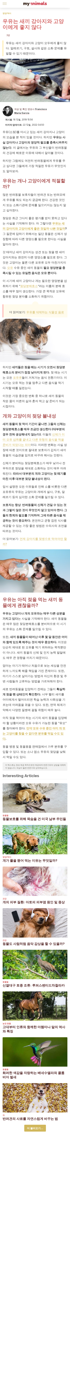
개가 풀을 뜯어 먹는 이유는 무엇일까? (30, 860)
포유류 (17, 377)
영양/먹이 (7, 13)
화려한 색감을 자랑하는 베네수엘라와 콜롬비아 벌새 (33, 1075)
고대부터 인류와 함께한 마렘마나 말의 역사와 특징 (34, 1029)
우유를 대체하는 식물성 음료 (45, 312)
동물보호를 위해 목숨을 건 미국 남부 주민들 (34, 819)
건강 (5, 898)
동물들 (5, 815)
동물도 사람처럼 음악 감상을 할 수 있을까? (34, 944)
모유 (10, 267)
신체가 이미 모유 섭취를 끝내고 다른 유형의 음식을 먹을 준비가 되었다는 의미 (34, 439)
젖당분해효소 (29, 286)
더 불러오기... (35, 1128)
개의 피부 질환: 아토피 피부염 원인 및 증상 (34, 902)
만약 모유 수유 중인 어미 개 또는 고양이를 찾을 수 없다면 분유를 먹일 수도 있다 (34, 733)
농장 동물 (7, 1023)
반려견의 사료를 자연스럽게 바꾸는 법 (30, 1119)
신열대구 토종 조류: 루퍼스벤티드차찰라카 (34, 985)
